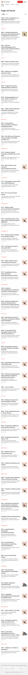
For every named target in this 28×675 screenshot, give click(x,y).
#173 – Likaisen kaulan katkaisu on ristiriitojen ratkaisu (10, 235)
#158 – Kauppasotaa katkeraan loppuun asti (10, 438)
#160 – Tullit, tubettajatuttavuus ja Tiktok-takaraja (10, 412)
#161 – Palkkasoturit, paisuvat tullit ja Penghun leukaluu (9, 400)
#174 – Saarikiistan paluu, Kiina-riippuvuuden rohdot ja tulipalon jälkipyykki (10, 220)
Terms (16, 665)
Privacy (12, 665)
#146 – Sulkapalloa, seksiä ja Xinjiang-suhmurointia (9, 621)
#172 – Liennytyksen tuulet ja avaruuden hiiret (9, 247)
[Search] (25, 14)
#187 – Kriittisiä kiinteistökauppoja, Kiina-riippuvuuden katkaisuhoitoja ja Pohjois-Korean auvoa (10, 47)
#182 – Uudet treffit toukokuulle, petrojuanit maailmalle (10, 109)
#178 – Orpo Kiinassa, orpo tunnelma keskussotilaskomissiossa (8, 167)
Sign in (25, 2)
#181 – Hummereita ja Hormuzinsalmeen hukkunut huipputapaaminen (9, 124)
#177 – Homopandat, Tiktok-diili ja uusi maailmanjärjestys (10, 182)
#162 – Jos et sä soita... (7, 387)
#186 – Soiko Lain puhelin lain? (10, 61)
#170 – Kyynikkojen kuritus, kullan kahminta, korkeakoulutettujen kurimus (9, 273)
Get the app (20, 668)
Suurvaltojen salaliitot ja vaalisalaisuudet (8, 583)
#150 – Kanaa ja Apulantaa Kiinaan (8, 556)
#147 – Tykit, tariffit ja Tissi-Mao (10, 610)
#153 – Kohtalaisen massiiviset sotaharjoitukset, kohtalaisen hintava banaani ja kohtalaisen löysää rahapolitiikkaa (10, 505)
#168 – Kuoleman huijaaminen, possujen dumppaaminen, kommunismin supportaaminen (10, 303)
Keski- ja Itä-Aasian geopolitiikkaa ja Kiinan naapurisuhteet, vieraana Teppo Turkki (10, 633)
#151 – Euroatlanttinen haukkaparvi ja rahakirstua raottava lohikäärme (8, 544)
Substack (7, 672)
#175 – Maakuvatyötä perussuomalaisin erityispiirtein (10, 208)
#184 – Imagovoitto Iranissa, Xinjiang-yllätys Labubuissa (9, 86)
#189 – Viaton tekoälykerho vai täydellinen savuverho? (10, 18)
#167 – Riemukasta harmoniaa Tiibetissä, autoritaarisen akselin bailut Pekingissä (10, 319)
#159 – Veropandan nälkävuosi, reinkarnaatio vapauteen (10, 426)
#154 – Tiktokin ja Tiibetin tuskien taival (10, 489)
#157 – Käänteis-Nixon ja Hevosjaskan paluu (8, 452)
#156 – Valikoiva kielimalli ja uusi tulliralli (10, 463)
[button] (2, 4)
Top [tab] (7, 14)
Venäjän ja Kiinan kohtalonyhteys (10, 516)
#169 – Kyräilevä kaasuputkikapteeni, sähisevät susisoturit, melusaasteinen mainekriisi (10, 290)
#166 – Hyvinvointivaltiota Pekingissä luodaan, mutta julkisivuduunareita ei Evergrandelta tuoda (8, 332)
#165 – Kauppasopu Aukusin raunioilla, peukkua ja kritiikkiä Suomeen (10, 348)
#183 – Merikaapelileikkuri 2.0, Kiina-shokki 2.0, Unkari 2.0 (9, 98)
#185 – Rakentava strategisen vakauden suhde (9, 72)
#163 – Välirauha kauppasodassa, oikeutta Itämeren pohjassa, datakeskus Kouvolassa (10, 375)
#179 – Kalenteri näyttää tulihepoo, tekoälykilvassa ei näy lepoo (10, 154)
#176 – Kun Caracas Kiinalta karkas (9, 193)
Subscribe (20, 2)
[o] (24, 518)
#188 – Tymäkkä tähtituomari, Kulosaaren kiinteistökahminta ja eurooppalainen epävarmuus (10, 34)
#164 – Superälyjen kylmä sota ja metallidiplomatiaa (10, 363)
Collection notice (22, 665)
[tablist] (4, 14)
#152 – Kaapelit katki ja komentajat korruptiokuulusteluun (7, 531)
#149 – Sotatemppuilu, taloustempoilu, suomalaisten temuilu (9, 571)
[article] (14, 22)
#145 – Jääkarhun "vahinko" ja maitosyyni (9, 648)
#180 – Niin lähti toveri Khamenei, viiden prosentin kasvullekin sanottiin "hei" (10, 138)
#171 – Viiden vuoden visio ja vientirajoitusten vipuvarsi (9, 261)
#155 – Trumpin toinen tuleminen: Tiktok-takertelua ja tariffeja (10, 478)
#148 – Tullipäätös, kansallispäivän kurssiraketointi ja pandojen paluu (10, 596)
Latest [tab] (3, 14)
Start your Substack (10, 668)
